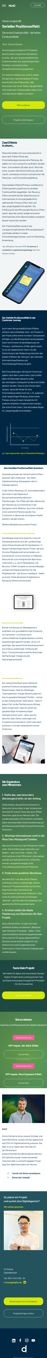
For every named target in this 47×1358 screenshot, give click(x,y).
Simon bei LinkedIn (21, 1177)
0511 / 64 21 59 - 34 (16, 1278)
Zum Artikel (23, 1054)
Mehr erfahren (23, 105)
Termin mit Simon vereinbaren (26, 1173)
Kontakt (37, 5)
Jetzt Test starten (23, 995)
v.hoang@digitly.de (13, 1282)
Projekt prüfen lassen (23, 120)
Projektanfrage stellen (23, 1313)
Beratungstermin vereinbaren (23, 1301)
